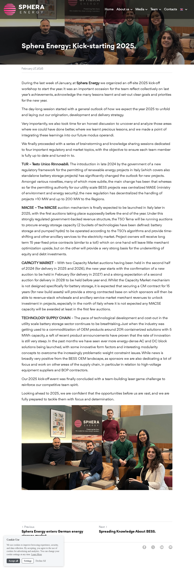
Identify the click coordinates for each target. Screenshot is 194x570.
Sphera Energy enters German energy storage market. (52, 534)
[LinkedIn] (162, 547)
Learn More (36, 554)
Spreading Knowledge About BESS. (127, 532)
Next (102, 527)
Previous (29, 527)
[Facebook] (144, 547)
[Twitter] (153, 547)
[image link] (24, 9)
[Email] (170, 547)
